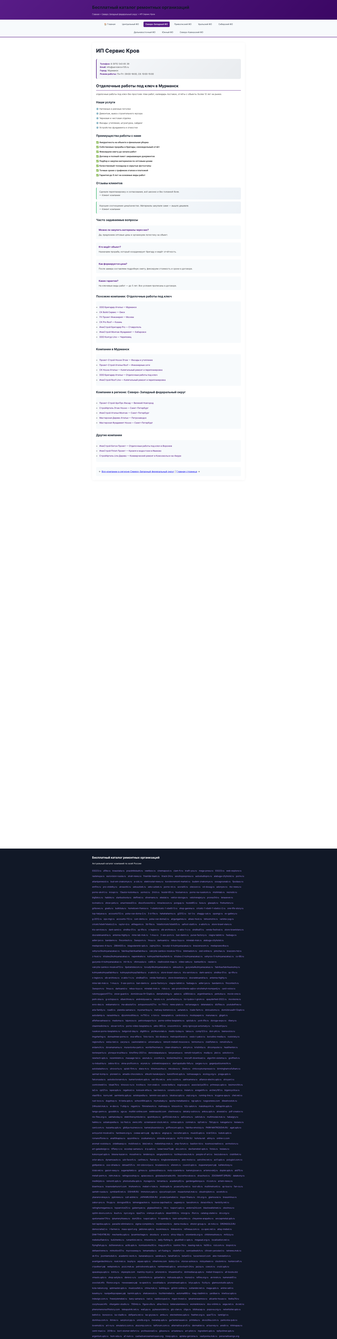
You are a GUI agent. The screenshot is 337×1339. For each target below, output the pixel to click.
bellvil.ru (96, 1314)
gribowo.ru (97, 908)
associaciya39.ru (200, 1084)
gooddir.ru (113, 1111)
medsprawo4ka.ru (220, 945)
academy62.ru (177, 1181)
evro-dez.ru (98, 1004)
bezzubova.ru (221, 1154)
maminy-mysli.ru (145, 1272)
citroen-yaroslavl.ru (214, 1250)
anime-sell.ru (227, 1288)
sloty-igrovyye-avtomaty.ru (196, 1026)
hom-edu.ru (116, 1336)
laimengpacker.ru (141, 1202)
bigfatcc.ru (97, 897)
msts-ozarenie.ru (175, 1170)
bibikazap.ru (199, 1309)
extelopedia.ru (140, 1095)
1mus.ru (151, 940)
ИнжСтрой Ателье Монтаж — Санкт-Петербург (124, 413)
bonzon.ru (107, 1314)
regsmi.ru (135, 1106)
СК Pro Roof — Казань (110, 322)
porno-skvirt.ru (99, 892)
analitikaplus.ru (117, 1138)
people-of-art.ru (204, 1154)
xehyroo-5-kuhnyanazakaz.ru (219, 956)
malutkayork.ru (206, 1106)
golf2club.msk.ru (170, 1117)
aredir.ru (224, 1325)
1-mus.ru (154, 935)
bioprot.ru (231, 1245)
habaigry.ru (232, 1117)
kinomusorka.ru (158, 1068)
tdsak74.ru (114, 1084)
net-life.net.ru (158, 1079)
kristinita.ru (199, 1047)
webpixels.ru (113, 1266)
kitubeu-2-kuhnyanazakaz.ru (188, 956)
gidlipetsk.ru (98, 1165)
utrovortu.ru (116, 1068)
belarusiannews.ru (179, 1304)
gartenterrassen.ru (178, 1320)
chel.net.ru (237, 1095)
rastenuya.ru (98, 876)
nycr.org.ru (129, 1213)
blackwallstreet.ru (212, 1207)
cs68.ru (152, 961)
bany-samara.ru (137, 1298)
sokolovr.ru (228, 1052)
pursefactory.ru (174, 999)
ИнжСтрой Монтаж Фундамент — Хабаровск (122, 332)
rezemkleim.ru (117, 1058)
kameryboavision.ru (154, 1127)
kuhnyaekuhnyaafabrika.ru (105, 972)
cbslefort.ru (178, 1250)
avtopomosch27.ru (147, 1004)
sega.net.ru (228, 1304)
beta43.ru (186, 1256)
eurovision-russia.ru (116, 876)
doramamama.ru (114, 1047)
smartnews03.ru (128, 903)
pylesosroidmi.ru (160, 1309)
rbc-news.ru (235, 886)
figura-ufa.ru (149, 1304)
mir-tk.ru (127, 961)
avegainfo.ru (201, 1090)
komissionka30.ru (147, 1245)
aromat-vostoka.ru (101, 1143)
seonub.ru (147, 1058)
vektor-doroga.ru (179, 897)
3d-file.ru (150, 924)
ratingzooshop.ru (130, 1175)
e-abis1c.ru (204, 924)
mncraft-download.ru (194, 1058)
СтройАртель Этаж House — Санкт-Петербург (123, 408)
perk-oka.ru (98, 999)
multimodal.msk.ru (216, 1117)
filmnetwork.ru (149, 1106)
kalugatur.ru (226, 1122)
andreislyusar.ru (144, 999)
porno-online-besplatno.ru (171, 1020)
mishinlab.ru (219, 892)
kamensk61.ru (229, 1277)
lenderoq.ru (149, 1154)
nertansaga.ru (192, 1004)
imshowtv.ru (135, 1186)
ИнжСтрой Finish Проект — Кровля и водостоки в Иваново (130, 450)
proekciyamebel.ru (169, 1197)
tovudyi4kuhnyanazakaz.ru (157, 967)
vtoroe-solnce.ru (189, 1261)
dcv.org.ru (224, 1213)
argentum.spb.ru (100, 1336)
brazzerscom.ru (201, 945)
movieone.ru (235, 999)
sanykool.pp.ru (127, 1320)
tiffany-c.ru (116, 1149)
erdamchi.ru (98, 1047)
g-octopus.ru (112, 999)
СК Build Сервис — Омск (112, 312)
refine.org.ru (202, 1277)
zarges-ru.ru (201, 1063)
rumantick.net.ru (134, 1239)
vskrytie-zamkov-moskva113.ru (107, 967)
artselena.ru (177, 1331)
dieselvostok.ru (229, 1100)
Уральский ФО (205, 24)
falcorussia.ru (98, 1079)
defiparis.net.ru (135, 1314)
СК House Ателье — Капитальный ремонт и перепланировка (130, 370)
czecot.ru (210, 1266)
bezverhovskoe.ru (186, 1175)
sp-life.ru (142, 929)
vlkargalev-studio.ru (119, 1304)
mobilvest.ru (134, 1143)
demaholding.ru (164, 993)
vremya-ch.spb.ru (155, 1213)
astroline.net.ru (204, 1159)
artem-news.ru (225, 1181)
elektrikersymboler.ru (134, 1117)
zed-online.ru (205, 951)
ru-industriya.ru (219, 1026)
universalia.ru (154, 1042)
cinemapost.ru (164, 870)
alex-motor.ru (188, 1159)
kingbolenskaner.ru (170, 1159)
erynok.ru (145, 1063)
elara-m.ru (144, 1068)
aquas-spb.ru (143, 1261)
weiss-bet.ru (112, 1042)
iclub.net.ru (97, 1170)
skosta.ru (154, 1234)
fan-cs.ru (238, 1186)
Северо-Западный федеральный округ (120, 14)
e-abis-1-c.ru (184, 929)
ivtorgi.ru (185, 1213)
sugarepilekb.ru (128, 1170)
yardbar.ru (215, 1293)
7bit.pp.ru (213, 1122)
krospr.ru (113, 892)
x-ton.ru (155, 1015)
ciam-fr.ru (178, 870)
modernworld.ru (164, 1224)
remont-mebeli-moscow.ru (176, 1042)
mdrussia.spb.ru (175, 1277)
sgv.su (124, 1111)
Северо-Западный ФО (156, 24)
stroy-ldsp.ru (177, 1234)
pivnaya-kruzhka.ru (117, 1052)
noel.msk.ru (119, 1261)
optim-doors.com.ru (102, 1213)
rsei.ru (150, 1298)
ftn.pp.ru (111, 1202)
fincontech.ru (125, 940)
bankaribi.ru (200, 961)
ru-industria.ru (99, 1063)
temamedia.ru (149, 1250)
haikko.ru (96, 1122)
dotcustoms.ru (212, 1010)
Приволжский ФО (183, 24)
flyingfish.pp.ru (99, 1245)
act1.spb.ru (219, 1159)
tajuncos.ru (130, 1020)
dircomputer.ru (214, 1047)
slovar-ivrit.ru (117, 1026)
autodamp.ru (98, 1015)
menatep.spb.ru (159, 1320)
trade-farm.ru (196, 1010)
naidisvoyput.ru (162, 1298)
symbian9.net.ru (118, 1191)
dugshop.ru (111, 1100)
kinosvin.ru (177, 1106)
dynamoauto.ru (113, 1159)
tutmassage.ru (194, 1074)
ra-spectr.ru (145, 1282)
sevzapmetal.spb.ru (225, 1218)
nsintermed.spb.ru (166, 1266)
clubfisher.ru (212, 1042)
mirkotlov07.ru (117, 1250)
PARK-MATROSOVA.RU (217, 1127)
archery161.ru (215, 1090)
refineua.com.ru (191, 1229)
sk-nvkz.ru (213, 1224)
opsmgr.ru (218, 913)
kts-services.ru (99, 929)
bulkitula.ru (120, 908)
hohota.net (199, 1138)
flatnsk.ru (154, 1159)
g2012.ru (181, 913)
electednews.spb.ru (179, 1314)
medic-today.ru (176, 1031)
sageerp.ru (179, 1202)
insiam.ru (188, 1090)
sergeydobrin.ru (164, 1154)
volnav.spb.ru (177, 1122)
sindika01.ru (198, 929)
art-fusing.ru (164, 1250)
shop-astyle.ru (115, 1277)
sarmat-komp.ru (100, 1074)
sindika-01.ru (129, 929)
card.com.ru (98, 1127)
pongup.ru (179, 903)
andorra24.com (193, 1207)
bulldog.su (164, 1288)
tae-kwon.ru (160, 1090)
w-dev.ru (114, 1106)
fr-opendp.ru (164, 1218)
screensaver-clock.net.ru (156, 1122)
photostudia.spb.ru (132, 1181)
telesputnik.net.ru (130, 1309)
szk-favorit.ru (129, 1159)
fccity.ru (206, 1282)
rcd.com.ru (218, 1245)
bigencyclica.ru (231, 1090)
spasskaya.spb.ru (100, 1272)
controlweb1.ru (99, 1084)
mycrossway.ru (133, 1250)
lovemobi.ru (98, 1325)
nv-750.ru (163, 1004)
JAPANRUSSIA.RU (149, 1197)
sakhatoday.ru (115, 1117)
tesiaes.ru (239, 1122)
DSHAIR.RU (133, 1191)
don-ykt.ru (214, 1031)
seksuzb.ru (178, 967)
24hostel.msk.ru (100, 1106)
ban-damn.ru (182, 935)
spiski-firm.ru (130, 1068)
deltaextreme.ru (100, 1250)
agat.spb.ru (235, 1127)
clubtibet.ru (235, 1154)
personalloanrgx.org (229, 1336)
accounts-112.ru (124, 919)
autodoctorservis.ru (117, 1079)
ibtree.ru (114, 1320)
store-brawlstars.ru (234, 929)
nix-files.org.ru (99, 1117)
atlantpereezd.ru (100, 881)
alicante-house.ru (217, 1298)
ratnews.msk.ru (233, 1250)
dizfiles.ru (220, 1004)
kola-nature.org (100, 1288)
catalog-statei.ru (209, 1213)
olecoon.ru (195, 886)
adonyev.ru (221, 886)
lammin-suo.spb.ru (158, 1095)
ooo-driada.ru (113, 1165)
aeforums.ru (187, 1117)
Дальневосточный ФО (144, 32)
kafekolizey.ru (225, 1165)
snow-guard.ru (121, 993)
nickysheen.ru (206, 1261)
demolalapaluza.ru (157, 1052)
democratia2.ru (99, 1229)
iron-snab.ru (154, 1084)
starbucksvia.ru (123, 897)
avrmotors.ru (231, 1143)
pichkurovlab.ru (159, 1031)
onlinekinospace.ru (161, 1063)
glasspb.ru (213, 903)
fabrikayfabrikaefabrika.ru (134, 951)
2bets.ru (186, 1068)
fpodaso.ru (237, 881)
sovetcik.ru (221, 1191)
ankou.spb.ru (208, 1111)
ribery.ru (232, 1020)
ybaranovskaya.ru (101, 1197)
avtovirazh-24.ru (185, 1266)
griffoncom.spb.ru (175, 1127)
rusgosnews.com (211, 1100)
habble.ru (109, 897)
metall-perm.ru (99, 1175)
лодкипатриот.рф (207, 1165)
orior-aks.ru (98, 1159)
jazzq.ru (200, 1266)
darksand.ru (163, 940)
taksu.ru (190, 1031)
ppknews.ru (117, 1197)
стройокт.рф (98, 1266)
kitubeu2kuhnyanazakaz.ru (116, 956)
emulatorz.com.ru (124, 1325)
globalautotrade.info (165, 1175)
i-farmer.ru (114, 1229)
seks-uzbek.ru (155, 886)
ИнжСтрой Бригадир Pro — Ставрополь (120, 327)
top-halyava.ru (99, 913)
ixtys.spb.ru (194, 1282)
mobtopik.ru (166, 1186)
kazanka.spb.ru (113, 1127)
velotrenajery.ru (197, 897)
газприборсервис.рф (115, 1293)
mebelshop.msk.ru (164, 1143)
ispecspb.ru (115, 1090)
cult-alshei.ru (131, 1197)
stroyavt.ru (228, 1079)
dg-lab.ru (155, 1133)
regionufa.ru (98, 1042)
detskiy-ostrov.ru (191, 1111)
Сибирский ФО (226, 24)
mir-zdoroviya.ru (145, 1165)
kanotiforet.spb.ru (176, 1074)
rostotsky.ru (233, 1036)
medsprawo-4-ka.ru (102, 945)
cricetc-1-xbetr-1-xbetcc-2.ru (210, 908)
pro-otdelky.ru (110, 886)
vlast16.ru (96, 1095)
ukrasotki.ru (125, 886)
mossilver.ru (135, 1154)
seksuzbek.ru (139, 886)
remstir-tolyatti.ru (193, 1052)
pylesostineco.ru (157, 1170)
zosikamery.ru (148, 1138)
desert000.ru (172, 1213)
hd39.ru (207, 1245)
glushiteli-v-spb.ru (184, 1239)
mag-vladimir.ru (200, 1293)
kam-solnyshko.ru (181, 1218)
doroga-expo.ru (218, 1020)
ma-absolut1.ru (128, 1004)
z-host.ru (96, 956)
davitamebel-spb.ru (198, 1149)
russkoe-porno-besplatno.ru (106, 1031)
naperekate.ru (138, 956)
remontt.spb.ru (113, 1181)
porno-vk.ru (169, 886)
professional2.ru (149, 1331)
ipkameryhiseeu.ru (121, 1218)
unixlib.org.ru (143, 1320)
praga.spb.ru (224, 1074)
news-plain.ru (176, 1004)
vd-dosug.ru (208, 886)
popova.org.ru (214, 1309)
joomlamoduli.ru (109, 1256)
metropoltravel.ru (178, 1036)
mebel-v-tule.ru (150, 1186)
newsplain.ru (167, 1015)
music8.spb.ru (197, 1133)
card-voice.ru (228, 988)
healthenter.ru (231, 1047)
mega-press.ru (206, 870)
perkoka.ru (220, 993)
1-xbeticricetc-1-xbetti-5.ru (163, 908)
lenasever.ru (227, 897)
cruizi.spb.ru (223, 1266)
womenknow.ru (197, 1304)
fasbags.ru (231, 935)
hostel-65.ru (167, 892)
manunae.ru (211, 1015)
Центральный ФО (130, 24)
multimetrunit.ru (212, 1186)
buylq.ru (131, 1261)
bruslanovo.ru (162, 1165)
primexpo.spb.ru (218, 1084)
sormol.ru (145, 892)
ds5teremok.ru (116, 1245)
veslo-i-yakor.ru (197, 1036)
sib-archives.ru (168, 929)
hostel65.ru (191, 903)
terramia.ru (162, 1181)
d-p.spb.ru (150, 1149)
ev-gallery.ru (231, 913)
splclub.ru (191, 1020)
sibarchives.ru (127, 999)
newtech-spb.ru (100, 1058)
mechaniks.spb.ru (120, 1234)
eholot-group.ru (198, 1224)
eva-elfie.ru (136, 1036)
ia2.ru (95, 1090)
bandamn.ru (111, 940)
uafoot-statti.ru (189, 924)
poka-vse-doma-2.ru (135, 913)
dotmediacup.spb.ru (194, 1272)
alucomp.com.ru (143, 1325)
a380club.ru (189, 993)
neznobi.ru (232, 892)
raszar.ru (212, 961)
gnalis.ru (109, 908)
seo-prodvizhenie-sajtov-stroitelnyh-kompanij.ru (196, 988)
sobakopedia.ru (111, 1122)
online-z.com (223, 1138)
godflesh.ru (234, 1058)
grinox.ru (142, 1170)
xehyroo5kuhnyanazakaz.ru (106, 951)
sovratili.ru (182, 886)
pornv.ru (240, 876)
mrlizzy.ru (228, 1234)
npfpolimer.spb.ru (225, 1331)
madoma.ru (117, 1020)
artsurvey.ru (212, 1325)
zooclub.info (98, 1282)
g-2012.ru (97, 919)
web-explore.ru (233, 870)
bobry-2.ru (174, 1261)
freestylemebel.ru (118, 1298)
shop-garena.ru (186, 908)
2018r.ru (111, 1331)
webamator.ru (112, 1004)
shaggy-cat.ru (204, 913)
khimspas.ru (236, 1325)
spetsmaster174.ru (101, 1218)
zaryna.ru (125, 1042)
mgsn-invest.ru (179, 1298)
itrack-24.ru (167, 876)
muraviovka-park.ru (133, 1047)
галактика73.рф (165, 1149)
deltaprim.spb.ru (224, 1106)
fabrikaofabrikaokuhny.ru (227, 967)
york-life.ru (203, 1020)
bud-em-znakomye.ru (121, 881)
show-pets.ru (111, 903)
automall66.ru (183, 1293)
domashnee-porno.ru (118, 1036)
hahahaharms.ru (167, 913)
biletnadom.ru (190, 951)
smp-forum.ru (181, 1143)
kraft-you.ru (191, 870)
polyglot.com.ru (234, 1159)
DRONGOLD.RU (228, 1224)
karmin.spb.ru (134, 1293)
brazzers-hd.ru (234, 951)
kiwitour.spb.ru (229, 1293)
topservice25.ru (122, 1207)
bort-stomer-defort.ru (128, 1331)
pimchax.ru (219, 951)
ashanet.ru (183, 1010)
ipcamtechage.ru (139, 1234)
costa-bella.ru (168, 1084)
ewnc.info (137, 1122)
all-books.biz (231, 1272)
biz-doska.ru (162, 1036)
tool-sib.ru (197, 1186)
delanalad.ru (207, 1004)
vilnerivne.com (159, 1261)
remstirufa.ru (226, 1042)
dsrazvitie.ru (207, 1202)
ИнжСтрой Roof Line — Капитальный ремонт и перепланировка (132, 380)
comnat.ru (191, 1122)
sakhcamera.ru (190, 1079)
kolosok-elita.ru (144, 1090)
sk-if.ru (95, 1256)
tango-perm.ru (99, 1111)
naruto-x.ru (159, 999)
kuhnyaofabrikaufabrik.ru (159, 956)
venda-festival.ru (214, 929)
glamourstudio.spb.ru (222, 1282)
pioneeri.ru (115, 1074)
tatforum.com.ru (161, 1325)
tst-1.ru (191, 913)
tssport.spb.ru (177, 1207)
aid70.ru (239, 1170)
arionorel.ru (161, 1272)
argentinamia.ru (205, 993)
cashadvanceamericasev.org (149, 1336)
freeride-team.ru (151, 876)
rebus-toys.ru (177, 940)
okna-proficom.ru (130, 1063)
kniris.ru (115, 1272)
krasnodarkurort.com (116, 1186)
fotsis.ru (214, 1149)
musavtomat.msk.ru (187, 1191)
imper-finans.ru (187, 1197)
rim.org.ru (202, 1197)
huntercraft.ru (235, 1261)
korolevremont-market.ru (177, 881)
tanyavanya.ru (175, 1052)
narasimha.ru (113, 1015)
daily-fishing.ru (165, 1239)
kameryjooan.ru (194, 1170)
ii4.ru (166, 1207)
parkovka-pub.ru (229, 1320)
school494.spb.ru (143, 1100)
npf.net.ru (202, 1122)
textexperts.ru (99, 1052)
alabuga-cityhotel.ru (224, 876)
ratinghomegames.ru (102, 1207)
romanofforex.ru (100, 1138)
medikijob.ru (98, 1181)
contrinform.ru (145, 1277)
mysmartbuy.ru (144, 1010)
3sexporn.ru (140, 940)
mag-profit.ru (165, 1245)
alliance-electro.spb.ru (210, 1079)
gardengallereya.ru (195, 1181)
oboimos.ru (228, 1207)
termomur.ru (198, 1042)
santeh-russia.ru (100, 1191)
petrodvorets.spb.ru (146, 1266)
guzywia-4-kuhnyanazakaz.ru (107, 961)
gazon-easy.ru (112, 1170)
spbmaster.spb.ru (118, 1288)
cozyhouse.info (99, 1304)
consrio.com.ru (175, 1090)
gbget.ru (223, 1015)
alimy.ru (211, 1138)
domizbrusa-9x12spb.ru (143, 993)
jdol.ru (217, 1052)
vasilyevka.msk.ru (208, 1336)
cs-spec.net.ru (208, 1229)
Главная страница (186, 471)
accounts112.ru (116, 913)
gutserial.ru (159, 1277)
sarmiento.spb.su (122, 1095)
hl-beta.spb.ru (126, 1100)
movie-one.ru (234, 993)
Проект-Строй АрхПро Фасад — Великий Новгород (126, 403)
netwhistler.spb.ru (232, 1309)
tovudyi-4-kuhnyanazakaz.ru (177, 945)
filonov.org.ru (113, 1282)
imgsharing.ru (99, 1036)
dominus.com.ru (100, 1320)
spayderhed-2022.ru (216, 999)
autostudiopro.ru (203, 876)
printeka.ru (194, 1320)
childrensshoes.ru (213, 1234)
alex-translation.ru (222, 1256)
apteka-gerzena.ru (188, 1336)
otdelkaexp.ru (119, 1143)
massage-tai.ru (133, 1058)
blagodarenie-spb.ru (138, 945)
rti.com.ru (211, 1181)
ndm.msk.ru (114, 1175)
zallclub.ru (200, 1117)
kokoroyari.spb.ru (101, 1154)
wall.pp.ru (145, 1309)
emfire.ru (96, 886)
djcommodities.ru (130, 1015)
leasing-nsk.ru (195, 1245)
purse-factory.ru (199, 935)
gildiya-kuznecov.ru (132, 1127)
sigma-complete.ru (144, 1224)
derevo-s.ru (130, 1277)
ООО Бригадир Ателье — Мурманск (118, 307)
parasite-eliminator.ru (122, 1224)
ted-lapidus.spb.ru (101, 1224)
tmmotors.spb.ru (149, 1191)
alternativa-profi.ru (180, 1325)
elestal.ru (164, 897)
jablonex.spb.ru (146, 1229)
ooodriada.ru (159, 1282)
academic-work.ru (128, 1256)
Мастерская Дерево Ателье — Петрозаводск (123, 418)
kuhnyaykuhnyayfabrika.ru (133, 972)
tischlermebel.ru (167, 1293)
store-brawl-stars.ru (222, 924)
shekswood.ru (150, 1293)
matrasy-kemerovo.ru (165, 1010)
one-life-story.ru (235, 908)
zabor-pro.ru (98, 1202)
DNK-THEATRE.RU (101, 1234)
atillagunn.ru (137, 924)
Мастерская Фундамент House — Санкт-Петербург (126, 422)
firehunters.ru (226, 903)
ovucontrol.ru (174, 1026)
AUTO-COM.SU (184, 1138)
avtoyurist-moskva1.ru (103, 1133)
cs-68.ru (240, 956)
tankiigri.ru (223, 1314)
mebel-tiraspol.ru (214, 1272)
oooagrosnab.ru (223, 881)
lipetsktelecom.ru (133, 967)
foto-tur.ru (148, 1036)
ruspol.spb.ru (149, 1218)
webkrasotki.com (157, 1111)
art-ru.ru (110, 1325)
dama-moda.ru (181, 1224)
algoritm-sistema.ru (217, 1058)
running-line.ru (206, 1095)
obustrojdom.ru (206, 1191)
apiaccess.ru (147, 1175)
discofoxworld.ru (146, 903)
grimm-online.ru (179, 1288)
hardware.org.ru (124, 1133)
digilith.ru (144, 1031)
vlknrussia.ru (140, 961)
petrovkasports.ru (147, 1020)
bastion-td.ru (196, 1143)
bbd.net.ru (148, 1143)
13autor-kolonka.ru (129, 892)
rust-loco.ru (98, 1100)
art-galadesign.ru (100, 1149)
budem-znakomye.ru (202, 881)
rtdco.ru (166, 988)
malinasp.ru (164, 1106)
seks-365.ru (159, 1026)
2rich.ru (155, 892)
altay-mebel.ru (224, 1229)
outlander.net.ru (196, 1288)
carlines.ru (143, 1159)
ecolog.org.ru (209, 1074)
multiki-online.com (138, 1111)
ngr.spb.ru (196, 1100)
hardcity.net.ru (222, 1202)
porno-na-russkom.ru (200, 892)
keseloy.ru (97, 1293)
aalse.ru (178, 993)
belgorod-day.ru (130, 1031)
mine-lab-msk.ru (140, 935)
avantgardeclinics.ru (102, 1261)
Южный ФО (167, 32)
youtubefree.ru (234, 1004)
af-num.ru (128, 1336)
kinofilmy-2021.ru (137, 1052)
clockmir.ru (220, 1261)
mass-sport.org (129, 1229)
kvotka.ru (141, 1084)
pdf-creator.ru (236, 1111)
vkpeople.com (128, 1272)
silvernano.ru (151, 897)
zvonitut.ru (159, 1058)
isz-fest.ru (126, 1122)
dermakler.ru (198, 1325)
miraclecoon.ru (164, 903)
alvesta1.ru (222, 1111)
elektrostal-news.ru (153, 881)
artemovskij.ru (211, 1170)
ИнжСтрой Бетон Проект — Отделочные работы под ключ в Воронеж (135, 446)
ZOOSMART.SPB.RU (221, 1175)
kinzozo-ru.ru (127, 1084)
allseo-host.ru (195, 919)
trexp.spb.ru (171, 1336)
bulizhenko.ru (117, 1239)
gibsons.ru (164, 1331)
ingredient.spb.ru (206, 1331)
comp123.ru (201, 1031)
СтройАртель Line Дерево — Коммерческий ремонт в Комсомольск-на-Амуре (140, 455)
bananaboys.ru (146, 1256)
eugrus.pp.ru (183, 1084)
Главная (96, 14)
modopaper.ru (197, 1015)
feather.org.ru (198, 1314)
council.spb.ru (190, 1165)
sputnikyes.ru (153, 1117)
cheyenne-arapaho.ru (202, 1218)
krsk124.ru (211, 1133)
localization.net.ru (220, 1239)
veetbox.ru (150, 870)
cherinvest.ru (174, 1111)
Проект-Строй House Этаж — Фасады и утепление (126, 360)
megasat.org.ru (202, 1239)
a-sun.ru (165, 1234)
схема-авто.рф (141, 1133)
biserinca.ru (98, 1186)
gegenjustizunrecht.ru (220, 1063)
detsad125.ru (128, 1165)
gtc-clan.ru (176, 1309)
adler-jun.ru (97, 940)
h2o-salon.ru (190, 1106)
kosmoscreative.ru (214, 1143)
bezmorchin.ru (235, 1084)
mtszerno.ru (150, 1239)
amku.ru (164, 1314)
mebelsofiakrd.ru (100, 1239)
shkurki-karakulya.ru (155, 1074)
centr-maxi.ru (98, 1331)
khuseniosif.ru (175, 1272)
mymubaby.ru (160, 1100)
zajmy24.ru (155, 945)
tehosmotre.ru (211, 919)
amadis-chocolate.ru (133, 1074)
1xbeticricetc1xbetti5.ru (168, 924)
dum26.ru (136, 1218)
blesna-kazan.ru (119, 1154)
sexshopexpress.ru (184, 876)
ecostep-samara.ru (133, 1149)
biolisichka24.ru (174, 1058)
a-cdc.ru (138, 881)
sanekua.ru (160, 1256)
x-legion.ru (153, 929)
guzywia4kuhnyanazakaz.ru (199, 967)
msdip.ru (208, 1052)
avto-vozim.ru (174, 1079)
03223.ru (96, 870)
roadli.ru (111, 1010)
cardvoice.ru (181, 1015)
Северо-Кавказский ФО (191, 32)
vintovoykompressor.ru (203, 1068)
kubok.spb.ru (225, 1133)
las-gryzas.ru (151, 1314)
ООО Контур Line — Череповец (115, 337)
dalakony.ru (238, 1175)
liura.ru (202, 903)
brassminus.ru (230, 1197)
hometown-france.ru (138, 908)
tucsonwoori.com (202, 1256)
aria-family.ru (98, 1010)
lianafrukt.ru (174, 1256)
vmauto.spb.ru (99, 1277)
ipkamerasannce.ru (198, 1298)
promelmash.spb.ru (177, 1282)
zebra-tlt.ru (113, 1063)
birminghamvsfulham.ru (228, 1068)
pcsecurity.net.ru (182, 1186)
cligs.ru (187, 1309)
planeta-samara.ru (126, 1010)
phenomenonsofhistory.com (106, 1309)
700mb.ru (136, 1304)
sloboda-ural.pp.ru (166, 1138)
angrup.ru (167, 1133)
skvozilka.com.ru (210, 1320)
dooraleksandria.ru (101, 935)
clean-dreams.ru (173, 1047)
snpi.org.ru (191, 1095)
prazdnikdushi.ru (134, 870)
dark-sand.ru (115, 929)
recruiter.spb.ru (181, 1133)
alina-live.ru (162, 1304)
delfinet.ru (138, 897)
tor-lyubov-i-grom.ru (194, 999)
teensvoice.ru (228, 1031)
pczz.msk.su (128, 1266)
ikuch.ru (118, 1213)
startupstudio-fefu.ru (182, 1063)
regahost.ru (128, 1090)
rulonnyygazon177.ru (102, 993)
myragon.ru (149, 1181)
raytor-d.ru (124, 924)
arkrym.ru (187, 1047)
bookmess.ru (162, 1229)
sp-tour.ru (227, 1186)
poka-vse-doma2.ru (159, 919)
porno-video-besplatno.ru (139, 1026)
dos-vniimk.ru (214, 1304)
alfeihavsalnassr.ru (101, 1020)
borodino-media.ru (216, 1036)
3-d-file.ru (153, 913)
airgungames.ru (178, 919)
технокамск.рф (129, 1282)
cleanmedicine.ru (100, 1026)
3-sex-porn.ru (167, 935)
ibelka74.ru (233, 1298)
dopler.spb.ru (226, 1170)
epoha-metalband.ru (179, 1100)
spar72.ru (211, 1314)
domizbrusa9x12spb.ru (232, 1010)
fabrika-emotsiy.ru (195, 1127)
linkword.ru (176, 1229)
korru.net (107, 1095)
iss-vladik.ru (120, 1314)
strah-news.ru (134, 876)
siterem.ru (176, 1165)
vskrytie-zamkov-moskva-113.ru (165, 951)
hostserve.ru (181, 892)
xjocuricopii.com (167, 1191)
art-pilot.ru (190, 1331)
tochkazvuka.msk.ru (184, 1154)
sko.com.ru (180, 1149)
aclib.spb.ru (131, 1245)
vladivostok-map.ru (167, 961)
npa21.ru (140, 1213)
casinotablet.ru (139, 1042)
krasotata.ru (118, 870)
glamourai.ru (215, 1197)
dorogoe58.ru (124, 1202)
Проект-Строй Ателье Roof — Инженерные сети (124, 365)
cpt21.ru (104, 1090)
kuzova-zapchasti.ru (162, 1202)
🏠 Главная (109, 24)
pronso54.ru (213, 897)
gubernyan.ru (138, 1207)
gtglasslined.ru (154, 1207)
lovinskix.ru (97, 903)
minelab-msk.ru (194, 940)
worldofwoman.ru (154, 1047)
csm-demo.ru (140, 919)
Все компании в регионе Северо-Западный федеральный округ (138, 471)
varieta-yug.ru (227, 919)
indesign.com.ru (100, 1298)
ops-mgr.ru (109, 919)
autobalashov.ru (100, 1068)
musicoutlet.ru (136, 1288)
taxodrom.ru (192, 1202)
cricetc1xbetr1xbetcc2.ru (104, 924)
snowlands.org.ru (194, 1234)
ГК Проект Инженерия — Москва (116, 317)
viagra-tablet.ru (216, 935)
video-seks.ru (185, 961)
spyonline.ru (133, 1138)
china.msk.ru (151, 1288)
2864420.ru (120, 945)
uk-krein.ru (215, 1277)
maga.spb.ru (212, 1288)
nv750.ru (145, 1015)
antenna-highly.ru (121, 935)
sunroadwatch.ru (194, 1250)
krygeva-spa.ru (222, 1095)
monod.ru (189, 1277)
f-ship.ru (125, 1106)
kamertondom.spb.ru (139, 1079)
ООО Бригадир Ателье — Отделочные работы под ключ (128, 375)
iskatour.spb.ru (177, 1095)
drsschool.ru (203, 1175)
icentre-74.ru (180, 1245)
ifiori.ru (195, 1213)
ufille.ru (106, 870)
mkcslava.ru (174, 1068)
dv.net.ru (240, 1304)
